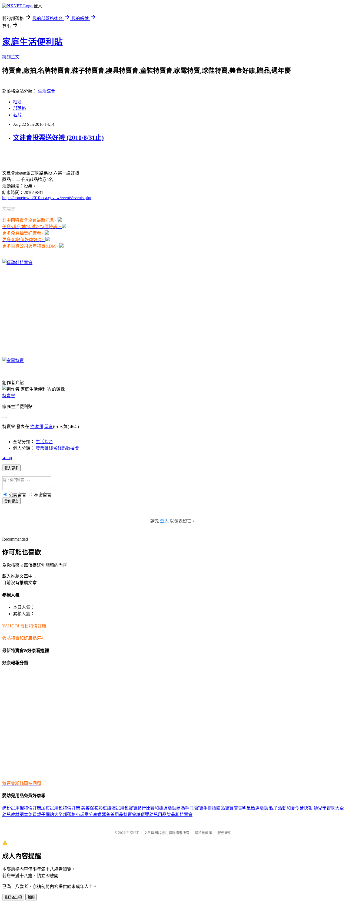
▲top (7, 457)
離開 (31, 897)
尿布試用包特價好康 (60, 808)
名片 (17, 115)
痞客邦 (36, 426)
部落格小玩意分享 (80, 814)
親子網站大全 (50, 814)
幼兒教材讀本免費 (19, 814)
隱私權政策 (203, 833)
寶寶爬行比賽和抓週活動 (152, 808)
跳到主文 (10, 57)
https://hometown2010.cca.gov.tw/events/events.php (46, 197)
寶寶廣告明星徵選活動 (246, 808)
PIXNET (133, 833)
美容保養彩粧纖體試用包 (105, 808)
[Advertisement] (65, 155)
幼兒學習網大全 (329, 808)
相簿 (17, 102)
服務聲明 (224, 833)
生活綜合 (46, 91)
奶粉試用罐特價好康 (21, 808)
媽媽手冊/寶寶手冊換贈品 (200, 808)
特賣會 (8, 395)
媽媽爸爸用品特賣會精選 (121, 814)
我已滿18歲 (13, 897)
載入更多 (11, 468)
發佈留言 (11, 501)
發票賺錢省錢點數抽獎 (57, 448)
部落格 (19, 108)
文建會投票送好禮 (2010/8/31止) (58, 137)
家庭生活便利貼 (32, 42)
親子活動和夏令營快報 (290, 808)
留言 (48, 426)
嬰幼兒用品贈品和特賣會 (168, 814)
